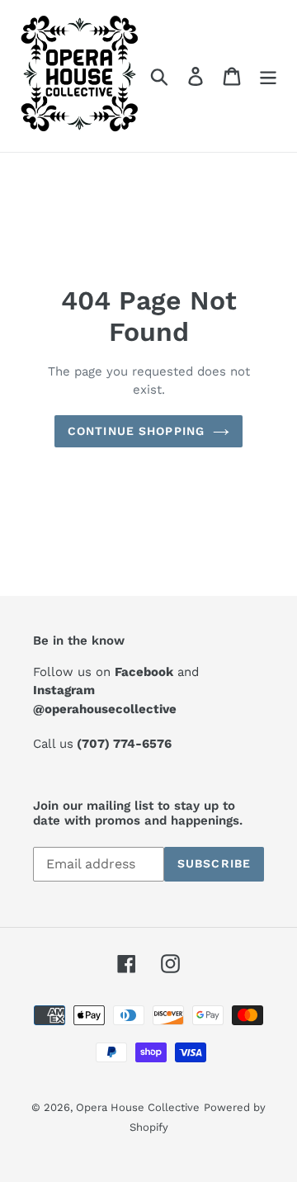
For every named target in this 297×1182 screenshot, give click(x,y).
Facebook (144, 671)
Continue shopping (136, 430)
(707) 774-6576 (124, 743)
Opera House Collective (138, 1107)
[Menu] (268, 76)
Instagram (64, 690)
